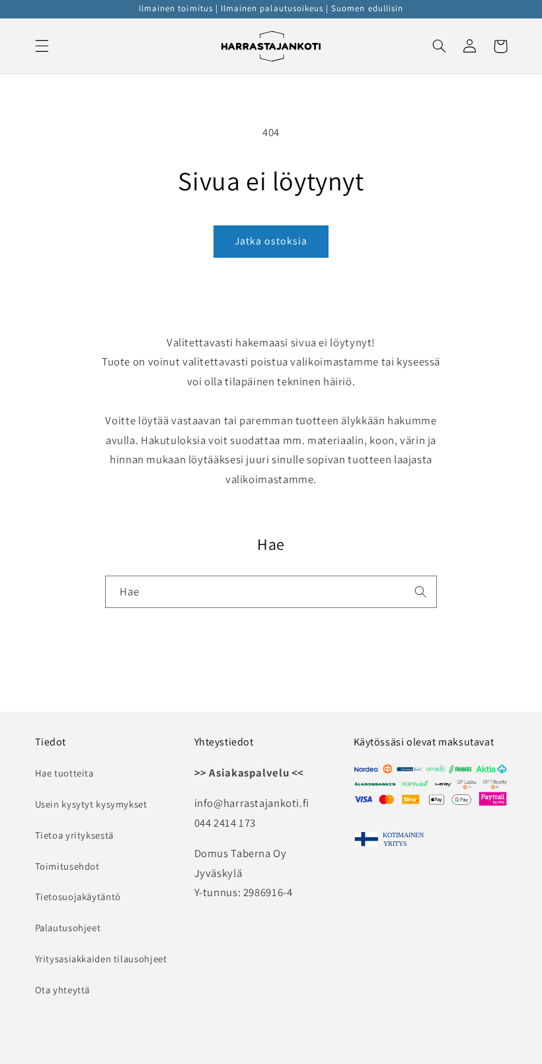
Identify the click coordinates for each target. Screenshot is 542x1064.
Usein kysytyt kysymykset (91, 804)
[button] (41, 46)
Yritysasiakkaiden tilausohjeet (101, 958)
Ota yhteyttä (63, 989)
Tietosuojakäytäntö (78, 896)
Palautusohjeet (68, 927)
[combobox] (271, 591)
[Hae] (421, 591)
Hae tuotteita (64, 773)
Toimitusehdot (67, 866)
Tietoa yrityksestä (74, 835)
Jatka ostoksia (271, 241)
